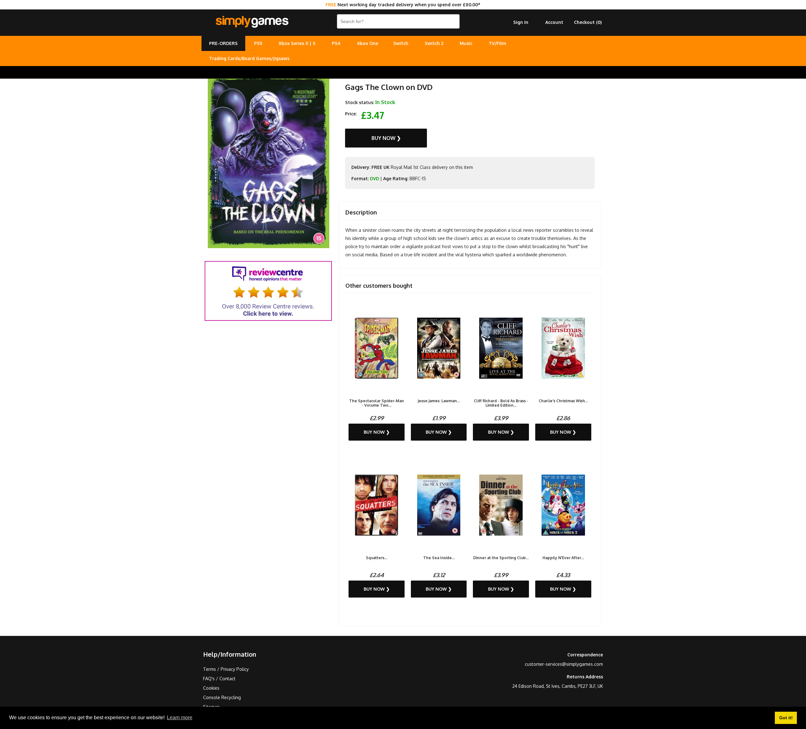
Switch (400, 43)
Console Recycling (222, 697)
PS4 (336, 43)
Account (554, 22)
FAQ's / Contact (219, 678)
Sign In (520, 22)
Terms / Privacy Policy (226, 669)
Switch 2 (434, 43)
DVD (374, 178)
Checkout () (588, 22)
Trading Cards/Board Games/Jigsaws (249, 58)
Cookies (211, 688)
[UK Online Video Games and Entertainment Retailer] (252, 22)
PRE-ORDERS (223, 43)
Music (466, 43)
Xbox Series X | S (297, 43)
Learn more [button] (179, 717)
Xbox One (367, 43)
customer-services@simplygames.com (564, 664)
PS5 (258, 43)
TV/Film (497, 43)
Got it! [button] (786, 717)
